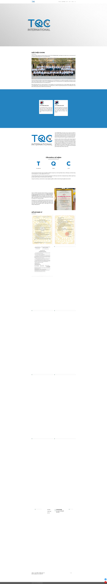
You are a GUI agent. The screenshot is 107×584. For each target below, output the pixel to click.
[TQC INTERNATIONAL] (35, 1)
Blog (69, 1)
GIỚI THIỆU (63, 1)
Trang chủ (60, 1)
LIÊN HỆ (73, 1)
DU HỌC (67, 1)
